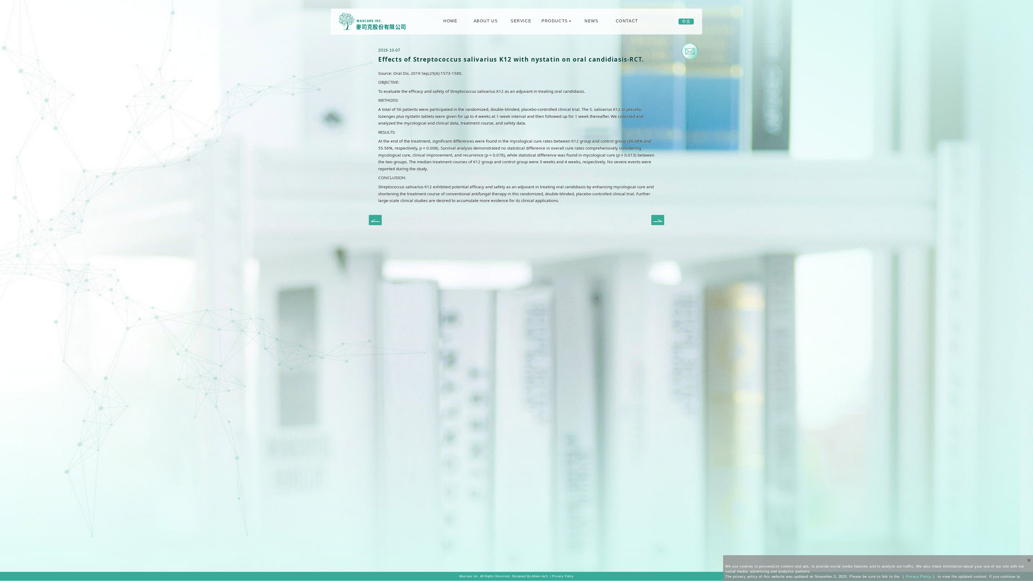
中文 (686, 21)
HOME (450, 21)
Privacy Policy (918, 577)
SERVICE (521, 21)
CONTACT (627, 21)
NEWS (591, 21)
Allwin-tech (540, 576)
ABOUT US (486, 21)
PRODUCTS (555, 21)
